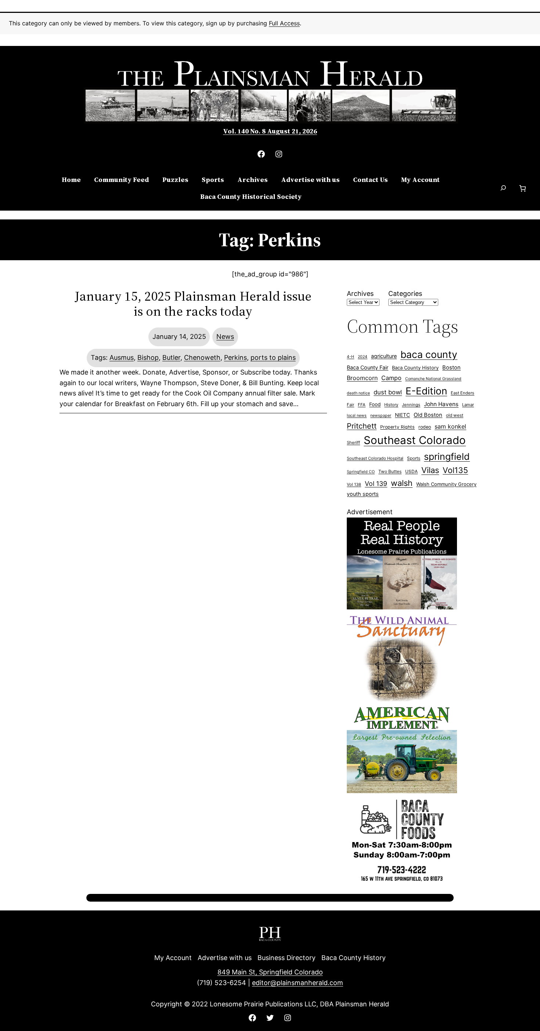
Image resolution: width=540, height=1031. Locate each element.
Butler (171, 357)
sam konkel (450, 426)
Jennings (411, 404)
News (225, 336)
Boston (451, 367)
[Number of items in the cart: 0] (522, 188)
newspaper (380, 415)
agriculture (384, 356)
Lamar (468, 404)
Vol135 (455, 470)
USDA (411, 471)
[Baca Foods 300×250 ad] (402, 883)
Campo (391, 378)
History (391, 404)
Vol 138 (354, 484)
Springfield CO (361, 471)
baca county (428, 354)
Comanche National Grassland (433, 378)
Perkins (235, 357)
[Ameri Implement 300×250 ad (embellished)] (402, 791)
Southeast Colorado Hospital (375, 458)
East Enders (462, 392)
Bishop (148, 357)
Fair (350, 404)
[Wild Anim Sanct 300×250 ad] (402, 699)
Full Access (284, 23)
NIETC (402, 415)
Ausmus (121, 357)
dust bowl (388, 392)
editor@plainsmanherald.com (297, 983)
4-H (350, 356)
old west (454, 415)
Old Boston (428, 415)
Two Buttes (390, 471)
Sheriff (353, 442)
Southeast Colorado (415, 440)
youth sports (363, 494)
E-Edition (426, 391)
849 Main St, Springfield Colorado (270, 972)
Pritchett (362, 426)
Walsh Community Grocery (446, 484)
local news (357, 415)
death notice (358, 393)
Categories (405, 293)
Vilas (430, 470)
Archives (360, 293)
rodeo (424, 427)
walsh (402, 483)
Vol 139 (376, 483)
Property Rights (397, 427)
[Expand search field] (504, 189)
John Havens (441, 404)
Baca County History (415, 367)
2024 (362, 356)
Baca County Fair (367, 367)
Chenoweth (202, 357)
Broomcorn (362, 378)
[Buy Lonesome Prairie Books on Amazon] (402, 607)
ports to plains (273, 357)
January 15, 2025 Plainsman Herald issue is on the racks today (193, 304)
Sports (413, 458)
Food (375, 404)
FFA (362, 404)
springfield (447, 456)
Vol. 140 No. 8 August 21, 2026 (270, 131)
